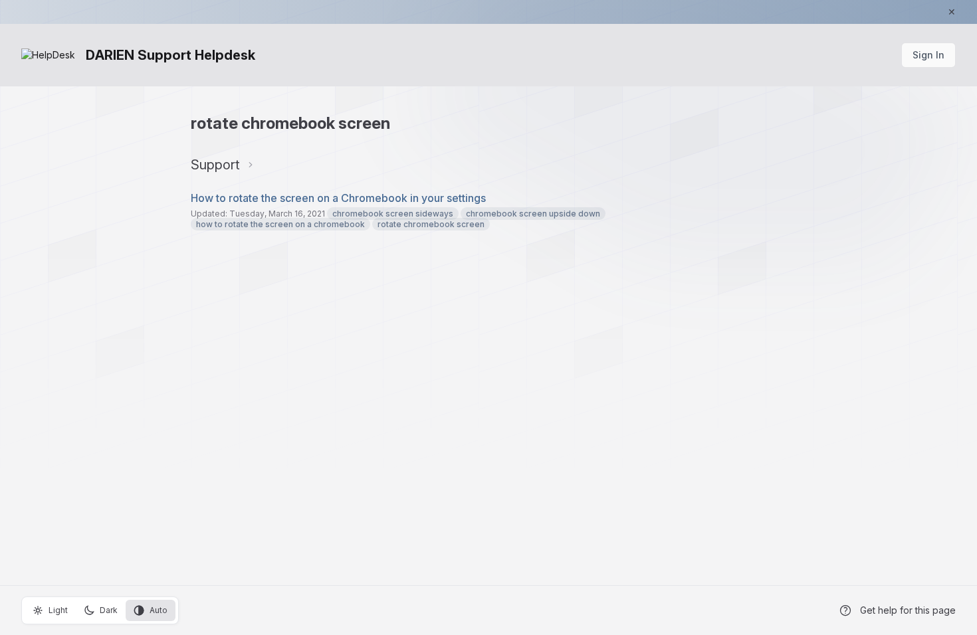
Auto (158, 610)
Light (58, 610)
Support (215, 165)
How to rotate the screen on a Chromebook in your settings (338, 198)
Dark (109, 610)
